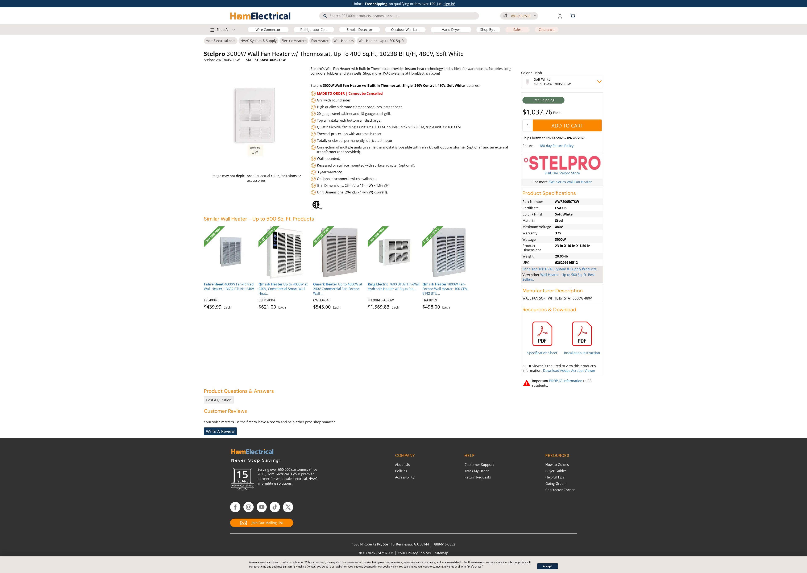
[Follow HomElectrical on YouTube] (262, 507)
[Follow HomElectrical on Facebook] (235, 507)
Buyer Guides (556, 471)
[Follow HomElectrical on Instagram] (248, 507)
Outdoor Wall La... (405, 29)
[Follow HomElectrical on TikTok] (275, 507)
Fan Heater (320, 40)
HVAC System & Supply (258, 40)
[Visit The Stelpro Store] (562, 163)
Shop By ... (488, 29)
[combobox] (399, 16)
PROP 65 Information (565, 380)
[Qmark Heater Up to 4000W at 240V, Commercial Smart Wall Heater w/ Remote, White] (284, 252)
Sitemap (441, 553)
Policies (401, 471)
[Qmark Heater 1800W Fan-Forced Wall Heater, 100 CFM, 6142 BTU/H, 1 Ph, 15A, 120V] (448, 252)
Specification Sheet (542, 353)
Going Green (555, 483)
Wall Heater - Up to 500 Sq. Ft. (382, 40)
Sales (517, 29)
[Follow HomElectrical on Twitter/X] (288, 507)
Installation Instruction (582, 353)
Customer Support (479, 464)
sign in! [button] (449, 3)
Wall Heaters (344, 40)
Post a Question (218, 400)
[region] (415, 204)
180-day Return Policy (556, 145)
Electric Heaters (293, 40)
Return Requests (477, 477)
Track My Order (476, 471)
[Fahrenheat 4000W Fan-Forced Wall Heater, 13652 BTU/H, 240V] (230, 252)
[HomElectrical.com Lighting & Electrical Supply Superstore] (252, 452)
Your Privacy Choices (414, 553)
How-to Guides (557, 464)
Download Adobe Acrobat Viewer (569, 370)
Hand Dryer (451, 29)
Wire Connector (268, 29)
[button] (519, 16)
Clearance (546, 29)
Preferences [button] (474, 566)
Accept (547, 566)
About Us (402, 464)
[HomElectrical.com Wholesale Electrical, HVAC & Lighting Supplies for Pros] (260, 15)
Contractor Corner (560, 490)
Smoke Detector (359, 29)
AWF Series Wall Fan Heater (570, 182)
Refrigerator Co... (313, 29)
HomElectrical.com (221, 40)
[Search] (325, 16)
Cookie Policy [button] (389, 566)
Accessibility (404, 477)
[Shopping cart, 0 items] (573, 15)
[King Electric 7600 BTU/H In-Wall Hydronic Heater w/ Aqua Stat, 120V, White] (394, 252)
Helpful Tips (554, 477)
